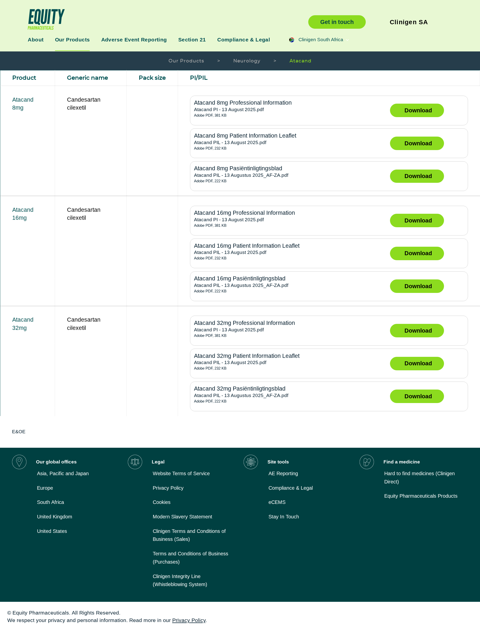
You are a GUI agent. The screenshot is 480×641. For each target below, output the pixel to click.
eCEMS (277, 502)
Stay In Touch (283, 516)
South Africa (50, 502)
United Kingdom (54, 516)
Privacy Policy (168, 488)
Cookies (161, 502)
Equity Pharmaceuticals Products (421, 496)
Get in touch (337, 22)
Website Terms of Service (181, 473)
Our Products (72, 39)
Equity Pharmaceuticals (161, 19)
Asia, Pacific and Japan (63, 473)
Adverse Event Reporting (134, 39)
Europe (45, 488)
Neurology (247, 61)
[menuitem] (79, 473)
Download (418, 110)
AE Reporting (283, 473)
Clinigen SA (409, 21)
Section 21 (192, 39)
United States (52, 531)
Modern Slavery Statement (182, 516)
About (36, 39)
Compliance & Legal (243, 39)
